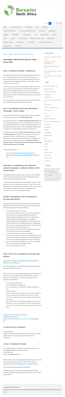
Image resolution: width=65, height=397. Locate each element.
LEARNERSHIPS (48, 97)
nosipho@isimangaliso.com (11, 317)
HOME (5, 27)
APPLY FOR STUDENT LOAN (36, 38)
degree (45, 174)
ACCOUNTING (28, 27)
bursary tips (53, 173)
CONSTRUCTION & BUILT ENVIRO (27, 31)
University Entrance (50, 180)
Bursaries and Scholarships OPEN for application (26, 155)
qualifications (58, 177)
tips (45, 180)
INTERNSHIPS (31, 42)
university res (56, 180)
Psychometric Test (51, 177)
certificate (59, 173)
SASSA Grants (50, 178)
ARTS (37, 27)
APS (45, 169)
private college (55, 175)
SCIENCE (13, 38)
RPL (46, 178)
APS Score (48, 169)
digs (48, 174)
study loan (59, 179)
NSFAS (5, 38)
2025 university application (55, 168)
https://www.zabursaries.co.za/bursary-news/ (25, 364)
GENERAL (6, 34)
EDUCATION (42, 31)
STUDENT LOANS (22, 38)
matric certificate (55, 174)
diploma (50, 174)
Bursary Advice (49, 171)
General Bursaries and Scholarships (23, 153)
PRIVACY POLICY (20, 42)
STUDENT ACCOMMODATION (45, 42)
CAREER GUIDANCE (8, 42)
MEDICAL (54, 34)
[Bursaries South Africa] (20, 16)
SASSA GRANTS (7, 46)
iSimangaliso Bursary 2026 (20, 319)
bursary (57, 169)
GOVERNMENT (15, 34)
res (44, 178)
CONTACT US (18, 46)
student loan (53, 179)
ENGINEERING (52, 31)
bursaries (52, 170)
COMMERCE (45, 27)
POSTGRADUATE (44, 34)
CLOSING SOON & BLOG (15, 27)
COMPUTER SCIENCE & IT (10, 31)
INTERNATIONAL (27, 34)
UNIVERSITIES (50, 38)
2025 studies (46, 168)
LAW (35, 34)
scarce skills (55, 178)
